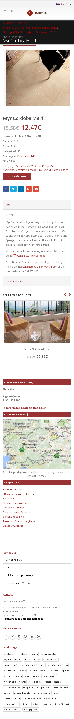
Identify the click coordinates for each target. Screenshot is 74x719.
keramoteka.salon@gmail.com (39, 266)
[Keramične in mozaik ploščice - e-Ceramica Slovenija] (37, 13)
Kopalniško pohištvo (13, 676)
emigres (27, 659)
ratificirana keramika (32, 698)
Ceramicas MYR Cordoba (31, 255)
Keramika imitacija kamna (33, 665)
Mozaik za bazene (52, 681)
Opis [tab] (8, 205)
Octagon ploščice (30, 687)
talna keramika (10, 704)
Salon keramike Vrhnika (16, 512)
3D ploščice (9, 654)
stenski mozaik (50, 698)
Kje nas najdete (13, 559)
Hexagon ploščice (11, 665)
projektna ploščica (12, 698)
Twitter (13, 189)
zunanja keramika (12, 709)
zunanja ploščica (30, 709)
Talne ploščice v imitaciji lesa (19, 521)
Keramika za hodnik (37, 670)
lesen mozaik (48, 676)
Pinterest (19, 636)
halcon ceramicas (50, 659)
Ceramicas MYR (26, 156)
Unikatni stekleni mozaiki (44, 704)
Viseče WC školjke (13, 525)
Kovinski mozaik (32, 676)
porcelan (7, 693)
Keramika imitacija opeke (15, 670)
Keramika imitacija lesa (58, 665)
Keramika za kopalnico (59, 670)
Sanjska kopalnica (13, 516)
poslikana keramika (42, 693)
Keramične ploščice (46, 166)
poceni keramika (61, 687)
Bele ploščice (22, 654)
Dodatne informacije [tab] (16, 281)
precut (56, 693)
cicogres (34, 654)
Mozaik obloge (35, 681)
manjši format (63, 676)
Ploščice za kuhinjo (13, 507)
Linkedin (32, 636)
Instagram (25, 636)
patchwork (45, 687)
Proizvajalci (44, 170)
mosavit (22, 681)
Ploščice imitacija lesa (15, 503)
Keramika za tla (12, 498)
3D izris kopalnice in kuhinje (19, 494)
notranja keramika (12, 687)
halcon (37, 659)
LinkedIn (21, 189)
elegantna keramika (12, 659)
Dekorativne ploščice (50, 654)
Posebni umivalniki (13, 489)
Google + (29, 189)
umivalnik (24, 704)
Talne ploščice (60, 170)
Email (36, 189)
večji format (64, 704)
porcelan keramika (22, 693)
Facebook (6, 189)
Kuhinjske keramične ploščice (20, 170)
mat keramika (10, 681)
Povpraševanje (17, 176)
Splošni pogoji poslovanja (19, 575)
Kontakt (9, 567)
